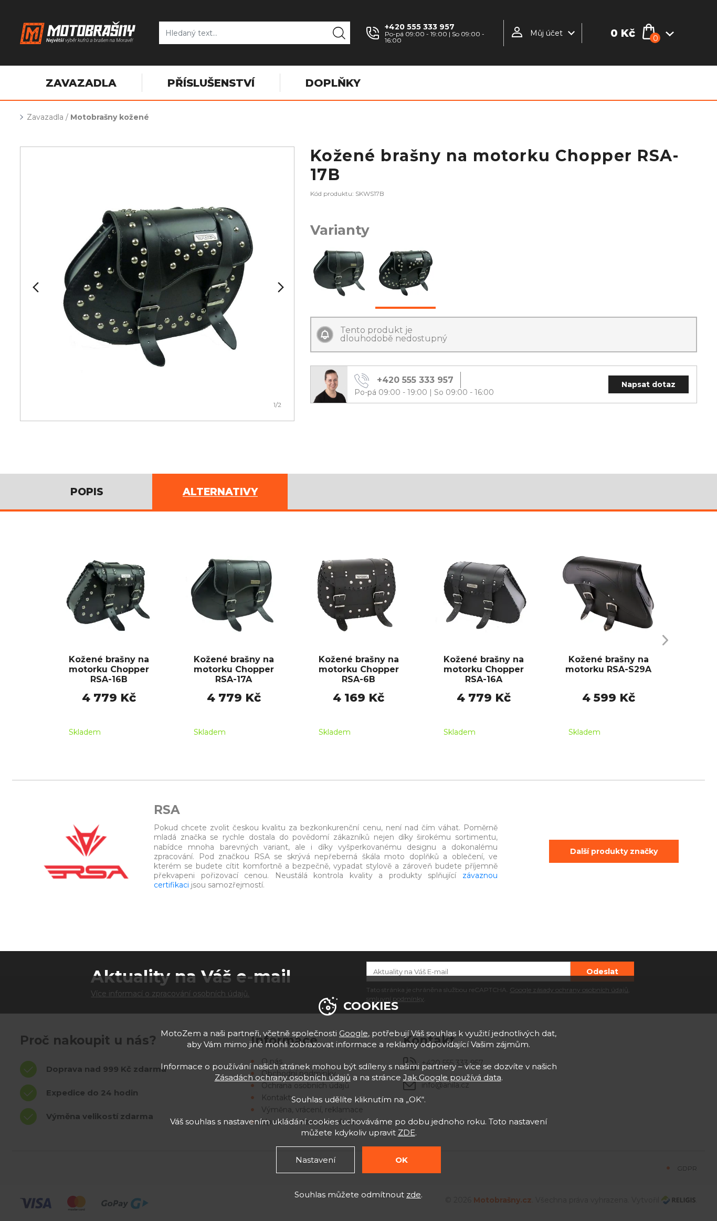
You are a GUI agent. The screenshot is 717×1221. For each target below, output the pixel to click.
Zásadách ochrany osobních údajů (283, 1077)
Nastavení (315, 1160)
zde (413, 1194)
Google (353, 1033)
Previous (35, 287)
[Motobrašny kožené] (157, 284)
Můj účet (546, 33)
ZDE (406, 1132)
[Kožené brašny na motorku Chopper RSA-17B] (405, 273)
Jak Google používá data (452, 1077)
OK (401, 1160)
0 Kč (622, 33)
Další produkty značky (614, 851)
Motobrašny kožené (109, 117)
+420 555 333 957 (420, 27)
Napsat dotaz (648, 384)
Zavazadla (45, 117)
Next (280, 287)
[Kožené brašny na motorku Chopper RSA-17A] (340, 273)
